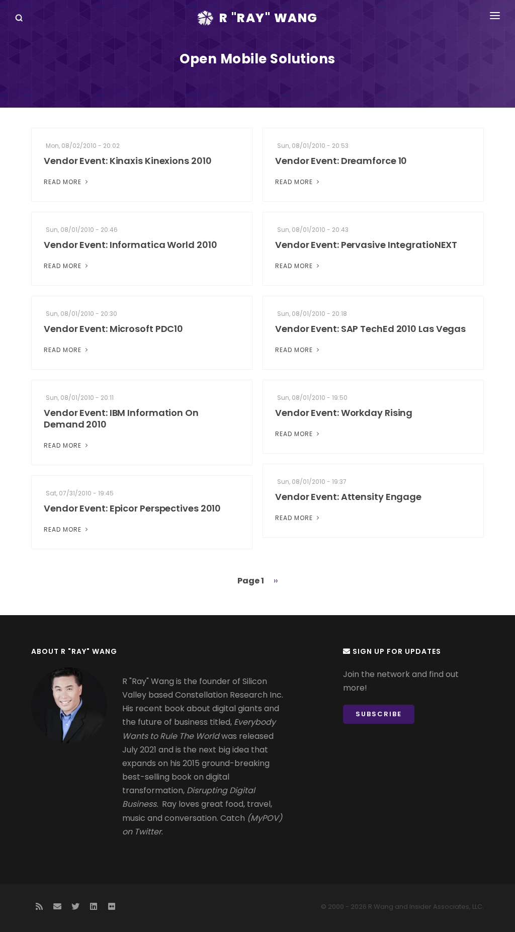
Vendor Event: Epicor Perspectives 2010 (132, 508)
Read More (63, 182)
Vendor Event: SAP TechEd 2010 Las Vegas (370, 328)
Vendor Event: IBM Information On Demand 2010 (121, 418)
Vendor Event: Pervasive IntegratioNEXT (366, 244)
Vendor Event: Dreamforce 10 (341, 160)
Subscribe (379, 714)
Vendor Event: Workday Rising (343, 412)
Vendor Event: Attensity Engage (348, 496)
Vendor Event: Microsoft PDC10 (113, 328)
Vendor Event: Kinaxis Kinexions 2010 (127, 160)
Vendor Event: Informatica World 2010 (130, 244)
